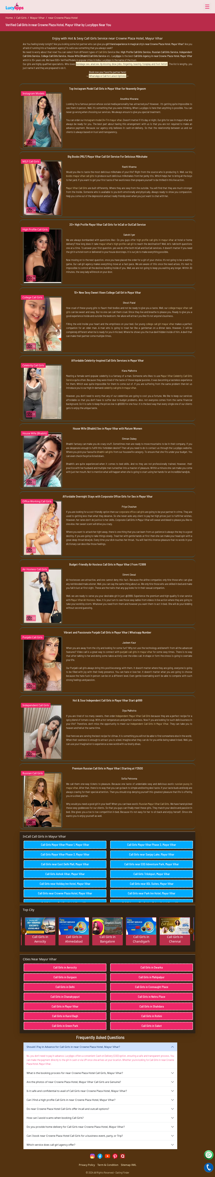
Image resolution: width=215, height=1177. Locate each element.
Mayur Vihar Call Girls (76, 187)
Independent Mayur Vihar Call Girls (133, 715)
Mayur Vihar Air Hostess (83, 599)
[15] (42, 324)
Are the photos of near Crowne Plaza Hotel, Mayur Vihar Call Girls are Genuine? (74, 1082)
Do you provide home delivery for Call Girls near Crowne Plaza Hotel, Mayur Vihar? (76, 1127)
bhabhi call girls (105, 451)
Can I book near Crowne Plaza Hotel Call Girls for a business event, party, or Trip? (75, 1136)
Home (9, 18)
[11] (42, 120)
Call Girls (21, 18)
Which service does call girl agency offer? (51, 1144)
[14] (42, 188)
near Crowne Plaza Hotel (63, 18)
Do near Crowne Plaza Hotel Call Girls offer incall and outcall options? (68, 1109)
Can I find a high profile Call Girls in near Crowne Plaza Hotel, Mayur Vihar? (71, 1100)
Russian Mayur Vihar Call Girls (154, 803)
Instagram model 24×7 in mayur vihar (103, 119)
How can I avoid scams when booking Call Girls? (55, 1118)
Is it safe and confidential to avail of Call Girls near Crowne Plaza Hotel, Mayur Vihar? (77, 1091)
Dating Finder (122, 1172)
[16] (42, 256)
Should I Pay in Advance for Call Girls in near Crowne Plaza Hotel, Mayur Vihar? (73, 1047)
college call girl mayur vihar (160, 323)
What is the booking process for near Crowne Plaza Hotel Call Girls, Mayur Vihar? (75, 1073)
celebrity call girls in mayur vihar (120, 387)
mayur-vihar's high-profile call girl (116, 243)
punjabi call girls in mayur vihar (136, 651)
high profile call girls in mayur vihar (155, 239)
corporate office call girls (132, 511)
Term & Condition (107, 1165)
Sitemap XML (128, 1165)
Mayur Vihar (37, 18)
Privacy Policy (87, 1165)
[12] (42, 460)
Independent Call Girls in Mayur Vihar (149, 723)
